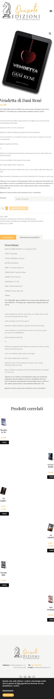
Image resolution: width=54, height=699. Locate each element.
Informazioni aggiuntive (30, 237)
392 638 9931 (37, 665)
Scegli (4, 442)
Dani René (7, 221)
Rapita (24, 221)
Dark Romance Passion (16, 219)
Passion (33, 219)
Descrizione (8, 237)
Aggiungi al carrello (18, 208)
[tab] (8, 237)
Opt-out (20, 683)
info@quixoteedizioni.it (41, 667)
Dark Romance (16, 221)
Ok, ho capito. (8, 695)
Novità (27, 219)
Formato (3, 198)
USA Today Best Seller (35, 221)
